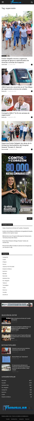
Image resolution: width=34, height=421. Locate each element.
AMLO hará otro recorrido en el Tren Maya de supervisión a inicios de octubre (17, 88)
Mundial (5, 273)
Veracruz (5, 290)
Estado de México (7, 269)
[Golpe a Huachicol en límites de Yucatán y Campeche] (6, 321)
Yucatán (5, 292)
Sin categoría (6, 280)
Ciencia (4, 264)
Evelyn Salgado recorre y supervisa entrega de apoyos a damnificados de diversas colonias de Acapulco (15, 60)
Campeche (5, 257)
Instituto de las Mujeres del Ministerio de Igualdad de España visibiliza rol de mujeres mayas (17, 232)
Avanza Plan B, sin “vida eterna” (20, 356)
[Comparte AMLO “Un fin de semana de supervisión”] (17, 103)
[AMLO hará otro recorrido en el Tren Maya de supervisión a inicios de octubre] (17, 77)
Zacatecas (5, 294)
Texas (4, 287)
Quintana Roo (6, 278)
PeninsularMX (5, 149)
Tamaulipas (5, 285)
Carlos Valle (4, 64)
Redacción (4, 91)
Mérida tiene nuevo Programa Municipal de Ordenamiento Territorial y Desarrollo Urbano (17, 236)
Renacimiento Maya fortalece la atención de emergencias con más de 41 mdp (17, 246)
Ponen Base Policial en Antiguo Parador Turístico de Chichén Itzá (15, 241)
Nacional (4, 84)
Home (3, 6)
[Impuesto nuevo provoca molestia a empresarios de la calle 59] (6, 351)
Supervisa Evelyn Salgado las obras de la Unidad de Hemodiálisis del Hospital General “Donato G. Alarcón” (16, 145)
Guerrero (4, 55)
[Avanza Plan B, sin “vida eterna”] (6, 359)
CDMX (4, 259)
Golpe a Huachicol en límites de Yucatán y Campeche (16, 228)
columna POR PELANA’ (8, 266)
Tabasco (5, 283)
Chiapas (5, 262)
